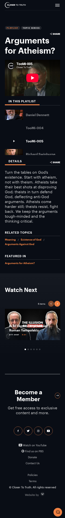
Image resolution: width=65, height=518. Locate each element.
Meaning (10, 239)
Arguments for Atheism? (20, 263)
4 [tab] (34, 349)
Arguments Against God (19, 244)
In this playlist (22, 101)
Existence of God (31, 239)
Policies (33, 475)
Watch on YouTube (34, 445)
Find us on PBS (34, 451)
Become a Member (28, 395)
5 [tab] (37, 349)
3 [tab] (31, 349)
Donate (32, 457)
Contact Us (33, 463)
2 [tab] (28, 349)
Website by (39, 494)
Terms (32, 481)
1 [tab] (25, 349)
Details (15, 161)
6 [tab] (39, 349)
